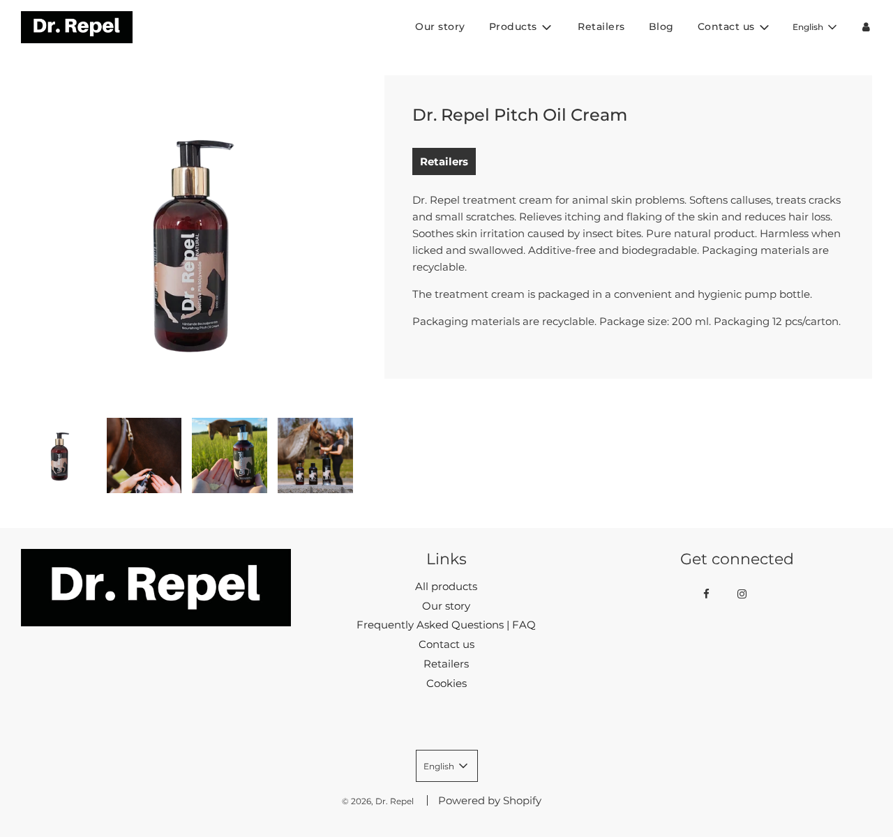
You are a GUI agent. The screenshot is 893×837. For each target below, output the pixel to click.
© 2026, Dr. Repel (378, 801)
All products (446, 586)
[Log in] (866, 26)
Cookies (446, 683)
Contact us (446, 644)
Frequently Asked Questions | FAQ (446, 624)
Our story (440, 26)
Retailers (601, 26)
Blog (661, 26)
